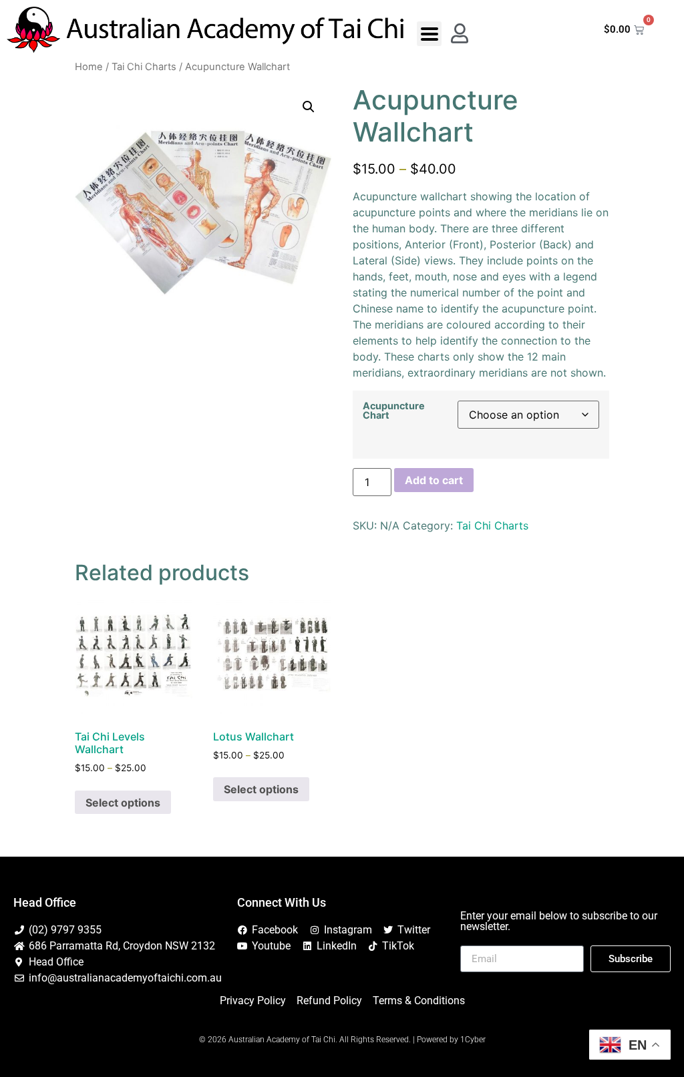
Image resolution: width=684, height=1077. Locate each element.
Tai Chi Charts (144, 67)
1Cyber (473, 1039)
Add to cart (434, 480)
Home (89, 67)
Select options (123, 802)
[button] (429, 33)
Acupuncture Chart (394, 411)
